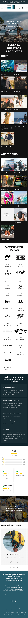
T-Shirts (17, 74)
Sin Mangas (18, 126)
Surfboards (5, 206)
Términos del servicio (21, 612)
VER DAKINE (6, 339)
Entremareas (12, 608)
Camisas (4, 91)
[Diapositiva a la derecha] (17, 567)
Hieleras (17, 189)
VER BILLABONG (20, 339)
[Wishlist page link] (15, 8)
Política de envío (8, 614)
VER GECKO (19, 295)
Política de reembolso (16, 609)
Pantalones (5, 109)
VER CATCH (19, 324)
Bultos (16, 172)
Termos (3, 189)
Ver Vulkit (6, 352)
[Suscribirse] (23, 595)
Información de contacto (19, 614)
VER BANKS (6, 265)
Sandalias (4, 239)
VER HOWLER (19, 280)
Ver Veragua (19, 353)
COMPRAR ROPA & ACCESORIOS (14, 30)
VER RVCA (6, 308)
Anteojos (17, 206)
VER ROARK (6, 280)
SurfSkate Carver (6, 214)
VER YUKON (6, 295)
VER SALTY (20, 265)
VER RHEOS (19, 309)
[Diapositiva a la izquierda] (10, 567)
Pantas (3, 74)
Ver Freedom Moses (8, 368)
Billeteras (17, 222)
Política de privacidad (9, 612)
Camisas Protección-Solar (7, 127)
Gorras (3, 172)
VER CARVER (6, 324)
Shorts (16, 109)
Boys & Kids (5, 146)
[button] (2, 7)
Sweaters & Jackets (18, 92)
